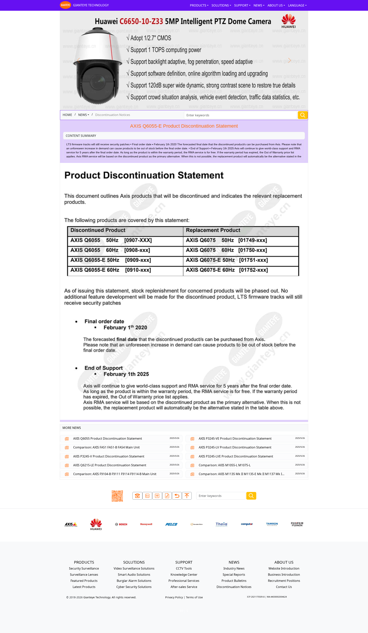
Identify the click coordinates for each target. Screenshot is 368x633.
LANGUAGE (296, 5)
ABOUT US (275, 5)
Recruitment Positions (284, 581)
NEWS (258, 5)
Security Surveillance (84, 568)
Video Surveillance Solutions (134, 568)
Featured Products (84, 581)
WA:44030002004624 (277, 596)
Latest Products (84, 587)
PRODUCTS (198, 5)
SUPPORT (241, 5)
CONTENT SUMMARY (81, 136)
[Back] (177, 496)
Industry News (234, 568)
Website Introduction (284, 568)
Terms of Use (194, 597)
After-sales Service (184, 587)
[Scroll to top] (187, 496)
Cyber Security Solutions (134, 587)
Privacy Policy (174, 597)
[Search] (303, 115)
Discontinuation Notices (234, 587)
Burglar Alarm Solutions (134, 581)
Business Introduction (284, 574)
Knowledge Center (184, 574)
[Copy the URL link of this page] (167, 496)
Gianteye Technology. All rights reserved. (109, 597)
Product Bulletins (234, 581)
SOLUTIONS (220, 5)
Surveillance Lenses (84, 574)
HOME (67, 115)
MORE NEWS (71, 428)
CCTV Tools (184, 568)
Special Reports (234, 574)
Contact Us (284, 587)
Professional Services (183, 581)
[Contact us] (137, 496)
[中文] (157, 496)
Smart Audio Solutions (134, 574)
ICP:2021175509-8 (255, 596)
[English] (147, 496)
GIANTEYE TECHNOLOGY (91, 5)
